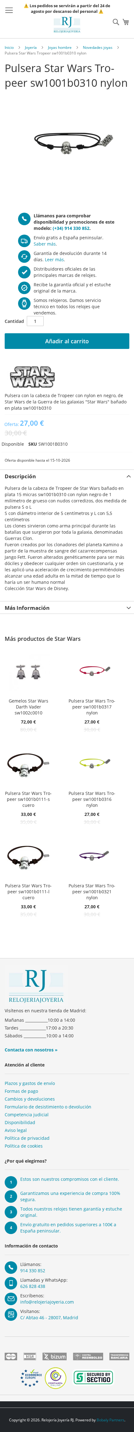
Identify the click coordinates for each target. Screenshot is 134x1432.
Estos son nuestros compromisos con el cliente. (69, 1179)
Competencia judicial (27, 1115)
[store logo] (67, 25)
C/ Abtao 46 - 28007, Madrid (49, 1317)
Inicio (9, 47)
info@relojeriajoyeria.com (47, 1302)
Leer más (54, 259)
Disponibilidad (20, 1122)
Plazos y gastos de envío (30, 1083)
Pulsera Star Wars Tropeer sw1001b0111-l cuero (28, 891)
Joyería (31, 47)
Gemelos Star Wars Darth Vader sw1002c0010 (28, 707)
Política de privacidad (27, 1138)
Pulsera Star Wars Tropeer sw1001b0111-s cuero (28, 799)
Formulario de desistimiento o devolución (48, 1107)
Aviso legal (16, 1130)
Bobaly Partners (110, 1420)
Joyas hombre (60, 47)
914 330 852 (32, 1271)
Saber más (45, 244)
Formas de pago (21, 1091)
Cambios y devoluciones (30, 1099)
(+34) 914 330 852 (71, 228)
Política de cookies (24, 1146)
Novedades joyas (97, 47)
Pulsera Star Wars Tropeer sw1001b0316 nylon (92, 799)
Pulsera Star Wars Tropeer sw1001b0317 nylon (92, 707)
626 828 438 (32, 1286)
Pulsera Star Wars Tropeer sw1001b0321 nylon (92, 891)
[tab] (67, 476)
